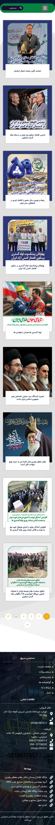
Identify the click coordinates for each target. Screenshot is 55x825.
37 (8, 616)
